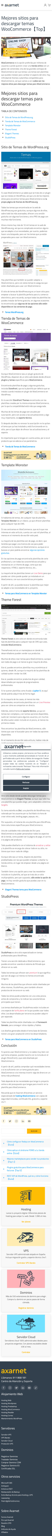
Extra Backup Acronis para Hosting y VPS (17, 1495)
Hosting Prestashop (9, 1406)
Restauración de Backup (10, 1492)
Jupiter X (37, 691)
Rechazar (26, 782)
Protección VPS (7, 1443)
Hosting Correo (7, 1415)
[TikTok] (35, 1387)
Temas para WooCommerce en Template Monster (26, 593)
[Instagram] (10, 1387)
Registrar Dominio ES (10, 1465)
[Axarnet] (12, 5)
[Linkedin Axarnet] (23, 1121)
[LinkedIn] (23, 1387)
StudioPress (10, 137)
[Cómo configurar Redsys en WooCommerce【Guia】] (4, 1143)
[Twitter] (16, 1387)
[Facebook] (3, 1387)
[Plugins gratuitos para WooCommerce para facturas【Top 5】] (4, 1169)
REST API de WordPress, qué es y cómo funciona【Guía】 (27, 1177)
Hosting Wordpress (8, 1403)
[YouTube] (29, 1387)
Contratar (26, 1352)
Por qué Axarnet (7, 1520)
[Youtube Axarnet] (29, 1121)
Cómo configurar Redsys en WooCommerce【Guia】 (25, 1143)
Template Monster (13, 125)
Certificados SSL (8, 1468)
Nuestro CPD (6, 1523)
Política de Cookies (23, 769)
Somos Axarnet (7, 1517)
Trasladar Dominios (9, 1459)
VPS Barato (5, 1437)
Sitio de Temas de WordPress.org (19, 117)
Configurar (26, 776)
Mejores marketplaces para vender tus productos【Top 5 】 (28, 1160)
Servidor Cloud (6, 1440)
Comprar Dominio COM (11, 1462)
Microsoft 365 (6, 1483)
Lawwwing (5, 1498)
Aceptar (26, 788)
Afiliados (4, 1532)
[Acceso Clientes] (45, 5)
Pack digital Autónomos (10, 1501)
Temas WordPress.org (14, 312)
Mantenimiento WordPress (11, 1418)
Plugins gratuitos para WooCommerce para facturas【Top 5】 (25, 1168)
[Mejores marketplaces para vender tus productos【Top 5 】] (4, 1160)
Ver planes (26, 1221)
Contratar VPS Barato (26, 1263)
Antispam (5, 1486)
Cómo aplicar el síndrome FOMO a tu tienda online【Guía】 (25, 1151)
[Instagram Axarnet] (16, 1121)
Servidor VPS (6, 1434)
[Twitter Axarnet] (10, 1121)
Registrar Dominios (9, 1456)
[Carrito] (49, 5)
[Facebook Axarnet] (3, 1121)
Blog (3, 1526)
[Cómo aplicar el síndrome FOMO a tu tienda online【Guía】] (4, 1152)
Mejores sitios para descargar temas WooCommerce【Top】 (24, 23)
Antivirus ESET (7, 1489)
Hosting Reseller (7, 1412)
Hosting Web (6, 1400)
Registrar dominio (26, 1308)
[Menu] (2, 5)
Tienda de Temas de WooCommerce (20, 121)
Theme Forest (11, 129)
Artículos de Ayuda (8, 1529)
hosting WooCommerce (25, 1096)
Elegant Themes (12, 133)
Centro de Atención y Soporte (16, 1381)
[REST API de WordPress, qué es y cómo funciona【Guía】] (4, 1177)
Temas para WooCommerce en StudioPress (23, 1039)
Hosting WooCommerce (10, 1409)
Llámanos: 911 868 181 (13, 1377)
